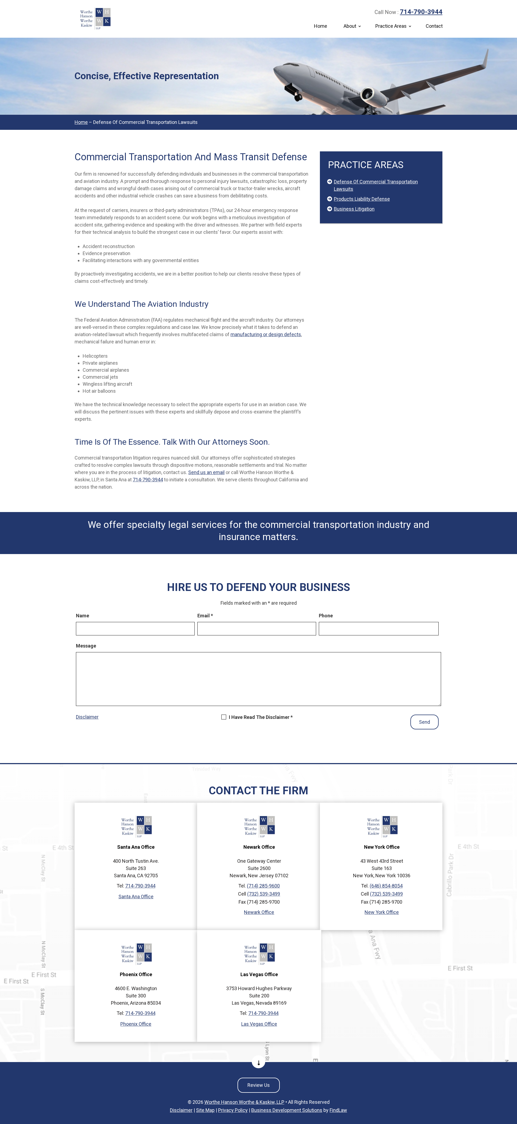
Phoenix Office (135, 1024)
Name (82, 615)
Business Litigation (354, 209)
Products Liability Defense (362, 199)
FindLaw (338, 1110)
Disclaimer (87, 717)
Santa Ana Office (135, 896)
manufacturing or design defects (265, 334)
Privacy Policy (233, 1110)
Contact (434, 26)
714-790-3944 (421, 12)
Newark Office (259, 912)
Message (86, 646)
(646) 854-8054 (386, 886)
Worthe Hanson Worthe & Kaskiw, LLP (244, 1102)
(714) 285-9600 (263, 886)
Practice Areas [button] (391, 26)
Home (320, 26)
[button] (511, 1085)
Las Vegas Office (259, 1024)
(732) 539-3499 (263, 894)
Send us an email (206, 472)
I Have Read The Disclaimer (261, 717)
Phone (326, 615)
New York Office (382, 912)
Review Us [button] (258, 1085)
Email (205, 615)
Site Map (205, 1110)
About (350, 26)
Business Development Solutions (286, 1110)
